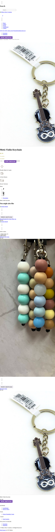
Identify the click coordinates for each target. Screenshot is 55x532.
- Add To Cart (6, 37)
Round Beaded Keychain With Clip (8, 219)
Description (5, 198)
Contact (4, 28)
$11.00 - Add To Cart (6, 387)
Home (4, 23)
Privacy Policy (6, 509)
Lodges (4, 24)
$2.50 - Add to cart (10, 161)
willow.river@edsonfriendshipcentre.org (16, 30)
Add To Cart (3, 235)
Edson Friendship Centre (8, 514)
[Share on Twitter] (3, 191)
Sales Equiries (6, 519)
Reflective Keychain (4, 236)
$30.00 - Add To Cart (6, 217)
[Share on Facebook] (3, 189)
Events (4, 25)
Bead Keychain (3, 388)
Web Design (3, 530)
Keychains (6, 39)
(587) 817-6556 (3, 30)
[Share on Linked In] (3, 192)
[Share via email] (3, 194)
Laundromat (5, 27)
